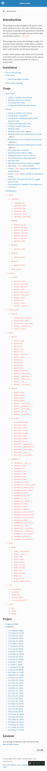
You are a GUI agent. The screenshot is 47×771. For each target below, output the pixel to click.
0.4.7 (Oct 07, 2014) (15, 693)
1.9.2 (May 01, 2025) (16, 633)
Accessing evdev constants (18, 150)
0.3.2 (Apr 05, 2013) (15, 717)
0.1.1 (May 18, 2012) (16, 727)
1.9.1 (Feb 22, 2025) (15, 636)
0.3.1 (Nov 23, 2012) (16, 719)
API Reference (10, 191)
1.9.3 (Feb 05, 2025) (15, 631)
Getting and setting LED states (19, 124)
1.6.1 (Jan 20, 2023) (15, 649)
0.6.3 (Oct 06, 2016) (15, 683)
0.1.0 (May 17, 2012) (16, 730)
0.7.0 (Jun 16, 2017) (15, 678)
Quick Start (9, 93)
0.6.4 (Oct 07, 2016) (15, 680)
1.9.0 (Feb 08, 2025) (15, 638)
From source (10, 75)
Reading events (14, 129)
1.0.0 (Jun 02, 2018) (15, 670)
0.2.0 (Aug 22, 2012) (16, 725)
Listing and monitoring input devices (22, 105)
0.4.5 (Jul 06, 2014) (15, 698)
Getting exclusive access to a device (21, 155)
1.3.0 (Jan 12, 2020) (15, 659)
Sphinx (13, 765)
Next (39, 750)
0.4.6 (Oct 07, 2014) (15, 696)
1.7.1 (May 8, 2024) (15, 644)
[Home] (3, 11)
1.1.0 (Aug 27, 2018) (16, 667)
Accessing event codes (16, 103)
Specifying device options (21, 166)
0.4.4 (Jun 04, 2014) (15, 701)
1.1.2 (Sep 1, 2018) (15, 665)
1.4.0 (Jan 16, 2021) (15, 657)
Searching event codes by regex (20, 153)
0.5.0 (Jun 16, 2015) (15, 691)
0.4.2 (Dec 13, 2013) (16, 706)
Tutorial (8, 109)
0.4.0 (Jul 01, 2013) (15, 712)
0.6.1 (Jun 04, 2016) (15, 685)
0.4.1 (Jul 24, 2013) (15, 709)
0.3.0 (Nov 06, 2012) (16, 722)
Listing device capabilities (18, 116)
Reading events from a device (19, 100)
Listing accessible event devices (20, 97)
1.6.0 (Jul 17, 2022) (15, 651)
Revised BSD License (11, 744)
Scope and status (12, 624)
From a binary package (14, 83)
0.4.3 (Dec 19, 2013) (16, 704)
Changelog (9, 627)
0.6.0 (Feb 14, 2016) (15, 688)
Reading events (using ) (20, 131)
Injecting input (13, 161)
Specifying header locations (18, 79)
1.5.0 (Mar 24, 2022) (16, 654)
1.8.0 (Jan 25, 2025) (15, 641)
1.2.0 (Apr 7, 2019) (15, 662)
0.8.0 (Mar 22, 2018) (16, 675)
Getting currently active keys (19, 126)
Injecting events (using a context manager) (24, 163)
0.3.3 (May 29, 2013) (16, 714)
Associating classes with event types (22, 158)
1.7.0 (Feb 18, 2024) (15, 646)
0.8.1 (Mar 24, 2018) (16, 672)
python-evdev (25, 3)
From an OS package (13, 73)
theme (24, 765)
